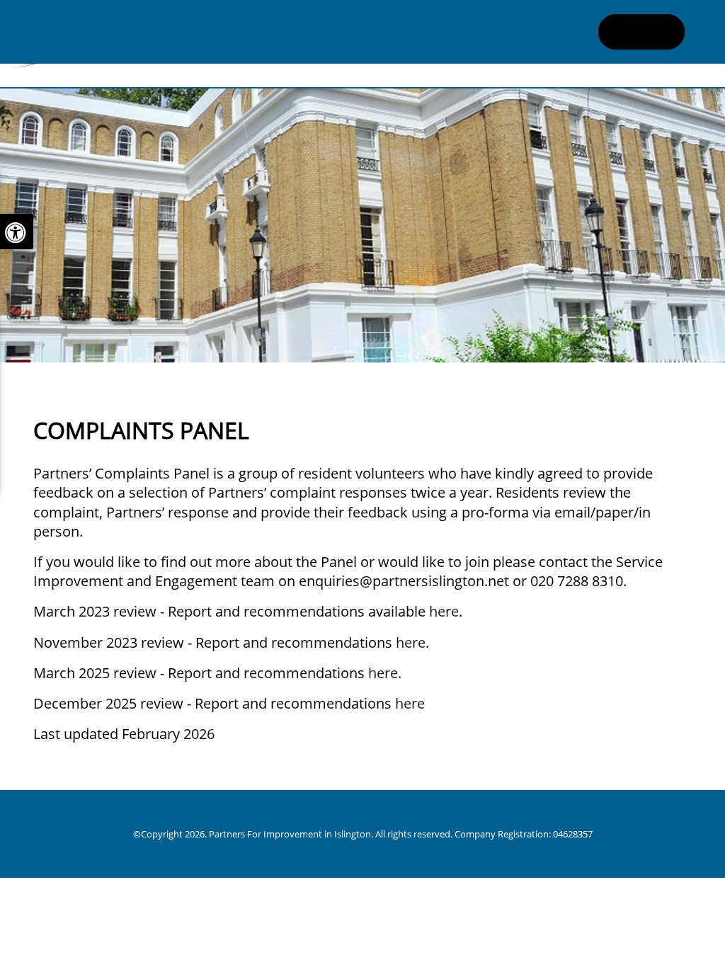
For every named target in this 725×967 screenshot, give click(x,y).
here (444, 611)
